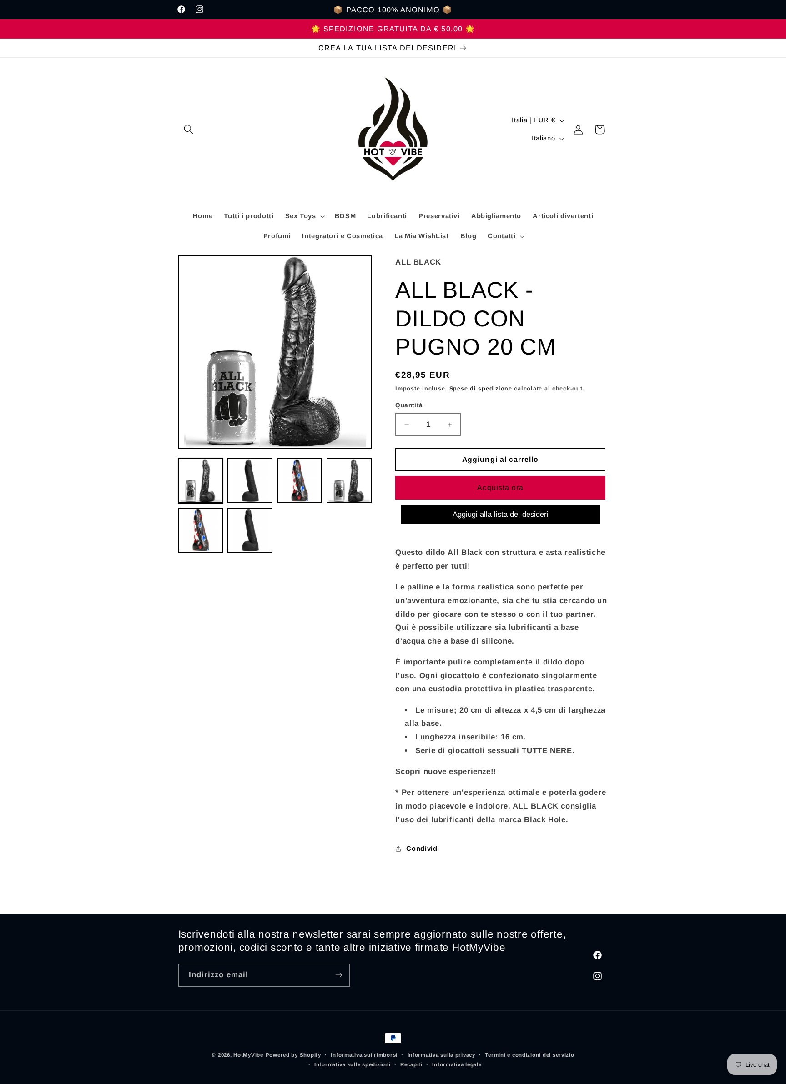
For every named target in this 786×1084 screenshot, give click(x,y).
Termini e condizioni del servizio (529, 1055)
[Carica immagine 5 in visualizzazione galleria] (200, 530)
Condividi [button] (422, 848)
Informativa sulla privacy (441, 1055)
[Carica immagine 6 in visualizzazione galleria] (249, 530)
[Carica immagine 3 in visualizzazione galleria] (299, 480)
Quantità (409, 405)
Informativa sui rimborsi (364, 1055)
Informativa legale (456, 1064)
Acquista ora (500, 487)
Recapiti (411, 1064)
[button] (188, 129)
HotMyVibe (248, 1055)
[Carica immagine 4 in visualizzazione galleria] (349, 480)
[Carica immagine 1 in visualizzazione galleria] (200, 480)
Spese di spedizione (480, 388)
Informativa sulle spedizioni (352, 1064)
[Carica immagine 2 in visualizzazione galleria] (249, 480)
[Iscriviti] (338, 975)
